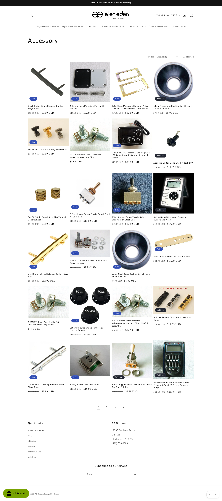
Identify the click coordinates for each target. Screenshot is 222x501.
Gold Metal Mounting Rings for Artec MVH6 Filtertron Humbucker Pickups (130, 107)
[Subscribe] (134, 474)
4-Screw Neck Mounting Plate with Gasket (87, 107)
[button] (31, 15)
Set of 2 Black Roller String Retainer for (48, 149)
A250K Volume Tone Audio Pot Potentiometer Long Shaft (43, 323)
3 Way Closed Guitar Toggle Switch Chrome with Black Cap (129, 218)
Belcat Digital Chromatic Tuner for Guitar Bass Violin (170, 218)
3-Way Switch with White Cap (84, 384)
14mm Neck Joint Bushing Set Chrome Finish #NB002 (172, 107)
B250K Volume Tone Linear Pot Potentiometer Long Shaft (85, 156)
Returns (31, 446)
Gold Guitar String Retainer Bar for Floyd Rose (48, 275)
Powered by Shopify (52, 494)
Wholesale (32, 457)
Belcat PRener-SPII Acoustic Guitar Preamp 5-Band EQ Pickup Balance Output (171, 385)
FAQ (30, 436)
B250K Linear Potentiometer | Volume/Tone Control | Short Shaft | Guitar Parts (130, 323)
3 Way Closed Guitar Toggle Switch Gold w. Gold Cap (90, 215)
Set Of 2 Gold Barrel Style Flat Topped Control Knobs (47, 218)
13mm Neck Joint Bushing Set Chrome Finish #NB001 (131, 275)
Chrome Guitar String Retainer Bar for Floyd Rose (46, 386)
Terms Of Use (34, 452)
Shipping (32, 441)
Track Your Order (36, 430)
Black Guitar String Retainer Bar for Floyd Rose (45, 107)
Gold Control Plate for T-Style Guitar (171, 256)
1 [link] (99, 407)
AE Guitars (39, 494)
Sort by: (150, 57)
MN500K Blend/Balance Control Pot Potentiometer (88, 262)
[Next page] (123, 407)
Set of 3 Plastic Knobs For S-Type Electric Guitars (86, 329)
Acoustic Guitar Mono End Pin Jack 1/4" (173, 163)
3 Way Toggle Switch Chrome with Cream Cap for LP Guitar (132, 386)
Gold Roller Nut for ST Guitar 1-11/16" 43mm (172, 318)
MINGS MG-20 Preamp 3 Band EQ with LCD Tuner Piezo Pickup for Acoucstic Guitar (131, 155)
